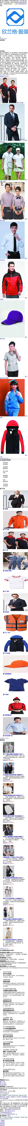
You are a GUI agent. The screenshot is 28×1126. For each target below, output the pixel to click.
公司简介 (8, 1097)
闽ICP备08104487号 (10, 1111)
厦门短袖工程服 (7, 570)
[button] (2, 38)
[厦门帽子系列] (12, 337)
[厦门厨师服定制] (14, 705)
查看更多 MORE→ (5, 76)
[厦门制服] (14, 499)
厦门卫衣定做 (6, 653)
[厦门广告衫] (14, 582)
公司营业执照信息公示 (6, 1112)
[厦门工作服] (8, 102)
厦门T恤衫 (6, 694)
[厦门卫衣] (12, 455)
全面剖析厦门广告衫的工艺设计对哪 (12, 857)
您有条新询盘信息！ (21, 3)
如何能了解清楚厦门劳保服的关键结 (12, 836)
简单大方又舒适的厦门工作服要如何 (12, 898)
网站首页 (2, 1097)
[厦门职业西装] (12, 140)
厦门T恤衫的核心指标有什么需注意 (12, 939)
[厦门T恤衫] (14, 685)
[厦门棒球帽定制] (14, 664)
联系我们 (24, 1097)
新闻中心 (13, 1097)
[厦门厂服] (14, 540)
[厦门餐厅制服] (12, 219)
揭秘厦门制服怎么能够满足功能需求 (12, 919)
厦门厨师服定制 (7, 715)
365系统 (8, 1114)
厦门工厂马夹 (6, 632)
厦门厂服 (5, 550)
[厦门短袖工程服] (14, 561)
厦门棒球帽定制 (7, 673)
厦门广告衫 (20, 0)
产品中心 (19, 1097)
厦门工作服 (20, 102)
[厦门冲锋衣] (12, 297)
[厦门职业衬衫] (12, 258)
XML (1, 1098)
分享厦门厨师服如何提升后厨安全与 (12, 795)
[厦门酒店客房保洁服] (12, 376)
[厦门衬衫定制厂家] (14, 726)
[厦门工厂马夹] (14, 623)
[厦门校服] (12, 416)
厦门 (9, 1115)
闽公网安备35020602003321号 (12, 1109)
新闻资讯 (5, 760)
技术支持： (13, 1114)
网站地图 (5, 1098)
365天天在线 (3, 1084)
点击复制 (17, 1100)
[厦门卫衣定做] (14, 644)
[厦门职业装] (14, 602)
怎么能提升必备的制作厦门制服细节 (12, 774)
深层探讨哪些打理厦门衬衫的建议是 (12, 816)
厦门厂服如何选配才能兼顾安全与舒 (12, 754)
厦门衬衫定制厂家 (8, 735)
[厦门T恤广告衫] (12, 179)
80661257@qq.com (4, 1092)
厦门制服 (5, 509)
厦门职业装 (6, 612)
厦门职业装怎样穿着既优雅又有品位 (12, 877)
